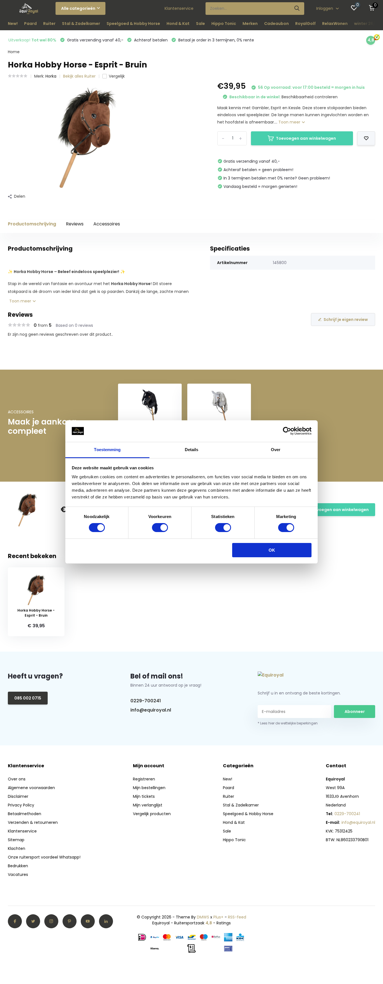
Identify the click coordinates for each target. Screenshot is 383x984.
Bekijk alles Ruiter (79, 76)
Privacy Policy (21, 805)
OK (272, 550)
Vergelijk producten (152, 814)
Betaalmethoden (24, 814)
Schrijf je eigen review (346, 319)
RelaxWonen (335, 23)
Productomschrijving (32, 224)
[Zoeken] (297, 8)
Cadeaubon (276, 23)
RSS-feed (237, 917)
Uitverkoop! (32, 40)
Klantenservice (179, 8)
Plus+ (218, 917)
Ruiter (49, 23)
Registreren (144, 779)
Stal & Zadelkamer (81, 23)
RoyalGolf (305, 23)
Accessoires (106, 224)
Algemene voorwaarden (31, 788)
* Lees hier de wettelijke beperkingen (288, 723)
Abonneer (355, 711)
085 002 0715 (27, 698)
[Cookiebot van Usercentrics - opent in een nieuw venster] (287, 431)
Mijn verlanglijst (147, 805)
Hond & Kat (178, 23)
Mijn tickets (144, 796)
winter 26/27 (367, 23)
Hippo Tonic (223, 23)
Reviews (75, 224)
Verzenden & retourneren (33, 822)
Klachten (16, 848)
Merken (250, 23)
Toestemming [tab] (107, 449)
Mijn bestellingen (149, 788)
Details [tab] (192, 449)
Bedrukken (18, 866)
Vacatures (18, 874)
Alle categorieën (78, 8)
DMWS (203, 917)
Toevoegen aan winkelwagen (306, 138)
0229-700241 (145, 701)
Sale (200, 23)
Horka (50, 76)
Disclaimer (18, 796)
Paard (30, 23)
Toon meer (289, 122)
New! (13, 23)
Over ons (17, 779)
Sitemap (16, 840)
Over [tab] (275, 449)
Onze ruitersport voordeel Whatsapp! (44, 857)
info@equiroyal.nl (150, 710)
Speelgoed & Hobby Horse (133, 23)
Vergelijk (117, 76)
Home (14, 52)
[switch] (160, 527)
